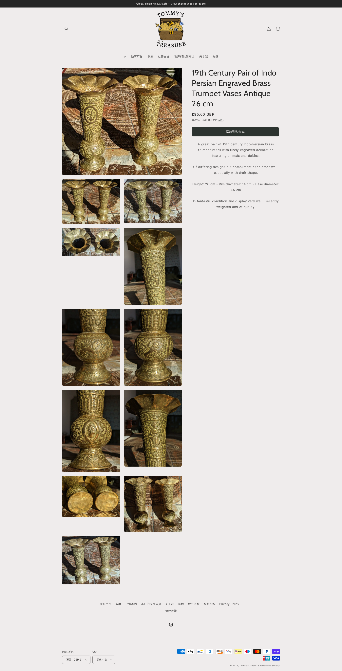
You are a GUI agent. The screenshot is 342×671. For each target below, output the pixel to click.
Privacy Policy (229, 604)
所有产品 (105, 604)
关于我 (169, 604)
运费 (220, 120)
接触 (181, 604)
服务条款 (209, 604)
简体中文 (102, 659)
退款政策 (171, 610)
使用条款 (194, 604)
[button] (66, 28)
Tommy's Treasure (249, 665)
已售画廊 (131, 604)
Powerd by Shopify (270, 665)
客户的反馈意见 (151, 604)
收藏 (118, 604)
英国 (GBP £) (74, 659)
